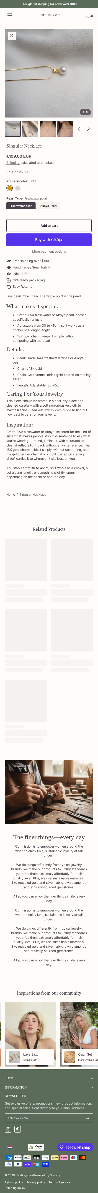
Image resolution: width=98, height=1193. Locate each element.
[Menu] (9, 15)
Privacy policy (35, 1182)
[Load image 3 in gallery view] (48, 129)
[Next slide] (88, 129)
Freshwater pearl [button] (21, 206)
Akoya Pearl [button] (48, 206)
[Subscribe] (87, 1118)
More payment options (49, 251)
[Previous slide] (79, 129)
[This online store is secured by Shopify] (36, 1147)
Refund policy (14, 1182)
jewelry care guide (57, 410)
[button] (88, 15)
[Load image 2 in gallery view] (30, 129)
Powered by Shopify (46, 1175)
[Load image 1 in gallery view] (13, 129)
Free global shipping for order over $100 (49, 4)
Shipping (13, 162)
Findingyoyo (24, 1175)
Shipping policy (15, 1188)
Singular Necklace (32, 494)
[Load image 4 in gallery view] (65, 129)
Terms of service (59, 1182)
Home (10, 494)
